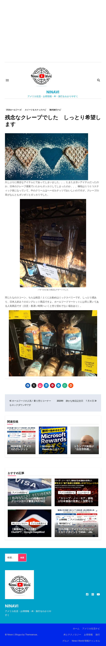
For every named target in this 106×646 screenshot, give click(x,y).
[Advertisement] (53, 41)
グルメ (65, 641)
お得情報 (63, 519)
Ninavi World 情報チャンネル (86, 641)
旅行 (98, 634)
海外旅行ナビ (55, 110)
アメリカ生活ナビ (20, 492)
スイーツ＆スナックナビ (35, 110)
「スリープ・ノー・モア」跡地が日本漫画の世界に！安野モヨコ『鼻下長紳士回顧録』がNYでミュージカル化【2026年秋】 (76, 503)
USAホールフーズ (14, 110)
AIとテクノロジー (20, 523)
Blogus (18, 634)
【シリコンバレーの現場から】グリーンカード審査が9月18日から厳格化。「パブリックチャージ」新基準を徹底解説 (29, 503)
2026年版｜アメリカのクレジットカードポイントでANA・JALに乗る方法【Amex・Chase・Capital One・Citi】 (76, 534)
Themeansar (31, 634)
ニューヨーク (84, 492)
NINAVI (52, 92)
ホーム (76, 628)
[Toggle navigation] (7, 80)
